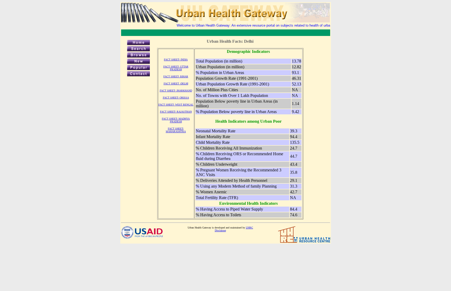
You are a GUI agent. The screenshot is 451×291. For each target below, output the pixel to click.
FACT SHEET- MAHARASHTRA (176, 130)
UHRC (249, 227)
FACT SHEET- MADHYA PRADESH (176, 120)
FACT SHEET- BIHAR (175, 76)
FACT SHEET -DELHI (176, 83)
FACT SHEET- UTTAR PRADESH (175, 68)
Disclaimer (220, 230)
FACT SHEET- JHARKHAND (176, 90)
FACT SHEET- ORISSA (176, 97)
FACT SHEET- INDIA (176, 59)
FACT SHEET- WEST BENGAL (175, 104)
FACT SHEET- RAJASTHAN (176, 111)
